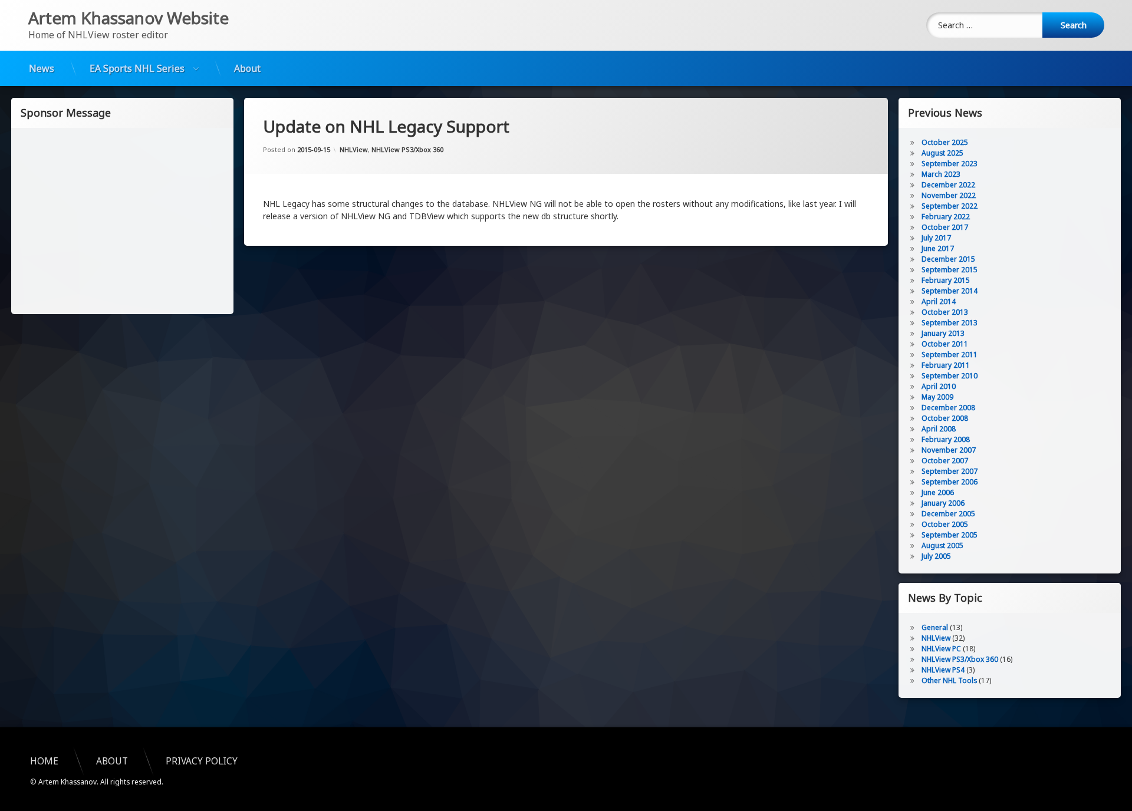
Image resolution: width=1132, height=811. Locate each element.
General (935, 627)
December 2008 (948, 408)
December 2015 (948, 259)
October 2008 (945, 418)
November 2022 (949, 195)
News (41, 68)
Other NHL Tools (949, 680)
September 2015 (950, 270)
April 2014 (939, 301)
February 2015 (946, 280)
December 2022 (948, 185)
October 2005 (945, 524)
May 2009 (937, 397)
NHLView (354, 149)
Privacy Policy (202, 761)
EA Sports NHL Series (137, 68)
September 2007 (950, 471)
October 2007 (945, 461)
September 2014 (950, 291)
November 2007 (949, 450)
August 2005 (942, 545)
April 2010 (939, 386)
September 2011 (950, 355)
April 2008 (939, 429)
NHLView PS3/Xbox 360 (407, 149)
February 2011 (946, 365)
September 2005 (950, 535)
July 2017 (936, 238)
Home (44, 761)
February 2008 (946, 439)
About (247, 68)
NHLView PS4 (943, 670)
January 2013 (943, 333)
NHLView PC (941, 649)
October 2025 (945, 142)
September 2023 (950, 164)
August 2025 (942, 153)
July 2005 (936, 556)
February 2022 (946, 217)
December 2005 (948, 514)
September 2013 (950, 323)
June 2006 (938, 492)
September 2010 (950, 376)
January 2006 (943, 503)
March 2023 (941, 174)
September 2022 (950, 206)
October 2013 (945, 312)
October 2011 (945, 344)
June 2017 (938, 248)
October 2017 (945, 227)
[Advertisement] (122, 219)
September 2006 (950, 482)
